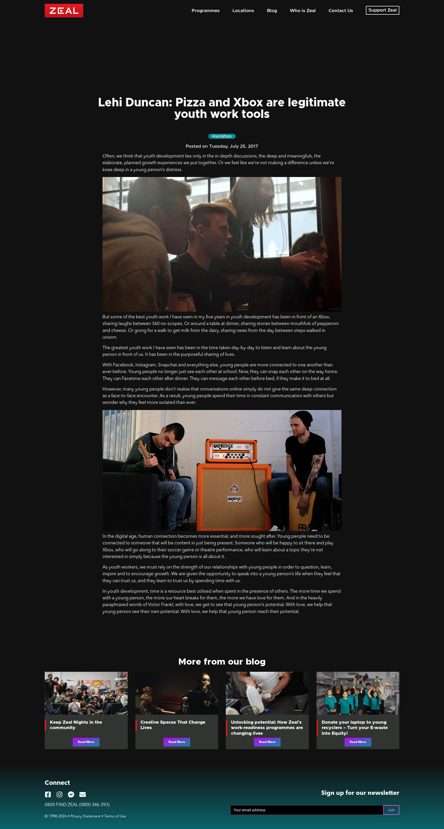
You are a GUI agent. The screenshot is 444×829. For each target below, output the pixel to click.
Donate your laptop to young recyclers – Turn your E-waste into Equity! (355, 727)
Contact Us (341, 10)
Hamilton (222, 136)
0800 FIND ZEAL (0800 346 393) (77, 805)
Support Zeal (382, 10)
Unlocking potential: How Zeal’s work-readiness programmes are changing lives (267, 727)
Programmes (206, 10)
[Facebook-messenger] (71, 794)
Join (391, 810)
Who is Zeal (303, 10)
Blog (272, 10)
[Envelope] (82, 794)
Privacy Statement (85, 816)
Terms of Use (115, 816)
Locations (243, 10)
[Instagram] (59, 794)
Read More (86, 742)
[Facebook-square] (48, 794)
